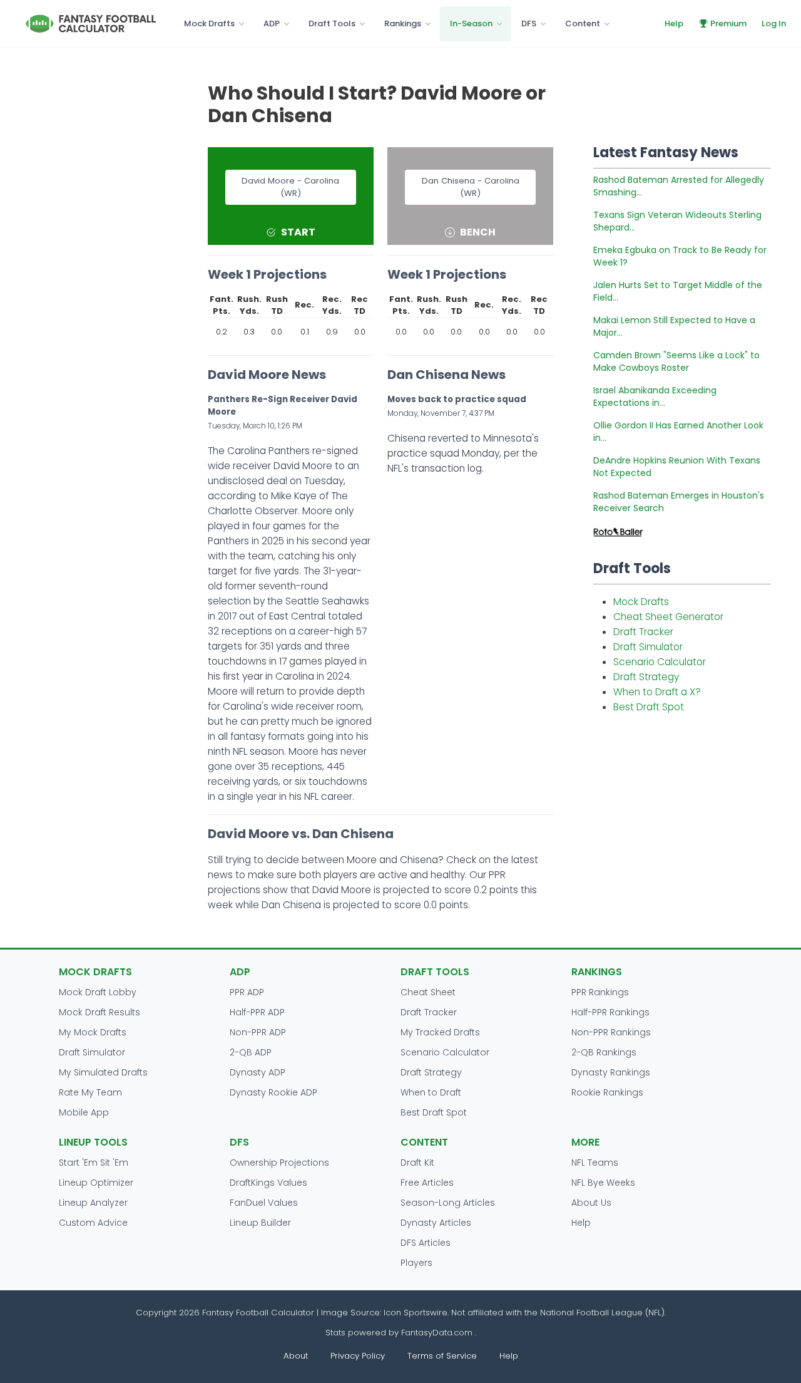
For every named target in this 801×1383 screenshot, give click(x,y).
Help (674, 23)
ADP (271, 23)
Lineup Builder (260, 1222)
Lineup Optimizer (96, 1182)
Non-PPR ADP (258, 1032)
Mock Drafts (209, 23)
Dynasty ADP (257, 1072)
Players (416, 1262)
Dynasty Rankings (610, 1072)
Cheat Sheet (428, 992)
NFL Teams (594, 1162)
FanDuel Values (264, 1202)
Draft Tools (332, 23)
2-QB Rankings (603, 1052)
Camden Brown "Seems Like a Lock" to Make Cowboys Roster (676, 361)
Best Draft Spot (648, 706)
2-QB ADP (251, 1052)
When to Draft (430, 1092)
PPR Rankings (600, 992)
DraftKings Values (268, 1182)
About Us (591, 1202)
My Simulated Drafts (103, 1072)
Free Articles (427, 1182)
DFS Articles (425, 1242)
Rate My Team (90, 1092)
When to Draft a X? (657, 691)
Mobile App (84, 1112)
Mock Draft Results (99, 1012)
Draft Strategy (646, 676)
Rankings (402, 23)
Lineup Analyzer (93, 1202)
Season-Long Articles (447, 1202)
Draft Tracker (643, 631)
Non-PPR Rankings (611, 1032)
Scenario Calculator (659, 661)
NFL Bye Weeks (603, 1182)
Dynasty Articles (435, 1222)
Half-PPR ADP (257, 1012)
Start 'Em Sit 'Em (93, 1162)
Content (582, 23)
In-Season (471, 23)
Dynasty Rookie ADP (273, 1092)
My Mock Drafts (92, 1032)
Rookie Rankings (607, 1092)
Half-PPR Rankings (610, 1012)
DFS (528, 23)
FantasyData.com (438, 1333)
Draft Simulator (648, 646)
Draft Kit (417, 1162)
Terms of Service (442, 1356)
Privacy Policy (357, 1356)
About (295, 1356)
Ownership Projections (279, 1162)
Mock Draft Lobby (97, 992)
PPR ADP (247, 992)
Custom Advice (93, 1222)
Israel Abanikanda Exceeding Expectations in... (655, 396)
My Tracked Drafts (440, 1032)
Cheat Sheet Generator (668, 616)
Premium (728, 23)
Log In (774, 23)
